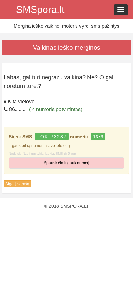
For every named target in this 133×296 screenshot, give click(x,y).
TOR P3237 (52, 136)
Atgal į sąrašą (17, 184)
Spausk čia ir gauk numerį (66, 163)
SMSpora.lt (40, 9)
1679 (98, 136)
